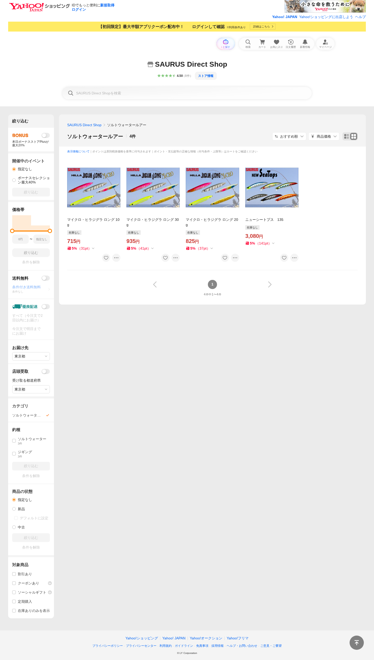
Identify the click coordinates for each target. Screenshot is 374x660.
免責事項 (202, 646)
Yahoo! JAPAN (284, 17)
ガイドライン (184, 646)
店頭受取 (20, 371)
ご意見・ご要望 (271, 646)
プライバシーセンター (141, 646)
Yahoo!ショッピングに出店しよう (326, 17)
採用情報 (217, 646)
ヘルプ (360, 17)
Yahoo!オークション (206, 638)
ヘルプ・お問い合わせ (242, 646)
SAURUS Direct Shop (84, 125)
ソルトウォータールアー (95, 136)
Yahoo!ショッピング (141, 638)
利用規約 (166, 646)
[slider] (12, 231)
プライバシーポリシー (107, 646)
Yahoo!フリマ (238, 638)
